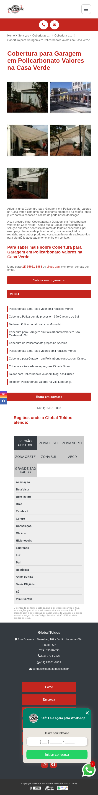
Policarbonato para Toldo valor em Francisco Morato (41, 308)
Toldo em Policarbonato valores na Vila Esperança (40, 381)
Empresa (49, 699)
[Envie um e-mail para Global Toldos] (54, 24)
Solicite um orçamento (49, 280)
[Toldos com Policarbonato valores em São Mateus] (27, 97)
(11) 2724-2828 (50, 655)
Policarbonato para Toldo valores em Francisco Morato (43, 350)
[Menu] (86, 9)
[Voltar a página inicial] (15, 9)
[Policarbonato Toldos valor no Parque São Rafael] (27, 140)
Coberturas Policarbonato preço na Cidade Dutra (39, 366)
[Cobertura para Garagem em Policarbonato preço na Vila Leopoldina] (27, 183)
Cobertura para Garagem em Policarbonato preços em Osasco (47, 358)
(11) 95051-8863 (32, 266)
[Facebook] (53, 764)
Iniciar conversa (57, 754)
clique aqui (53, 266)
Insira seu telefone (57, 733)
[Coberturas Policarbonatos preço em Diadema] (70, 97)
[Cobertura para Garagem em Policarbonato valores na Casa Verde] (70, 140)
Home (49, 687)
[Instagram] (44, 764)
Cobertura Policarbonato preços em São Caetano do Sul (44, 316)
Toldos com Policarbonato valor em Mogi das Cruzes (41, 374)
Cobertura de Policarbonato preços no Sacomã (38, 343)
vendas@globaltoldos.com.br (50, 668)
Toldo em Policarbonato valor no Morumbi (35, 324)
